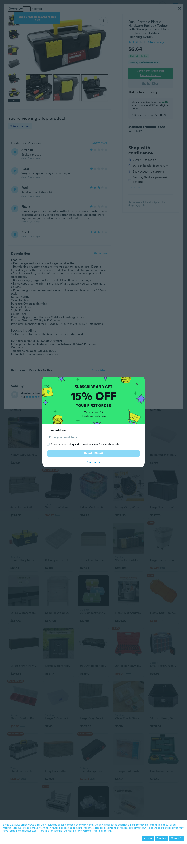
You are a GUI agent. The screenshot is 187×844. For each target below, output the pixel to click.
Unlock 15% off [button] (93, 453)
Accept (148, 838)
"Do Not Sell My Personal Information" (85, 830)
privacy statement (146, 824)
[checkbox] (48, 444)
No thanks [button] (93, 462)
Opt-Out (161, 838)
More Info (176, 838)
